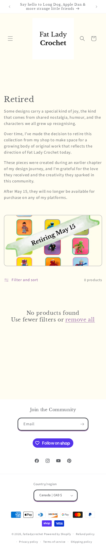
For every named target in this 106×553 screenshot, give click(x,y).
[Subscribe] (82, 424)
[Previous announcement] (9, 6)
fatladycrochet (33, 534)
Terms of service (54, 542)
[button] (10, 38)
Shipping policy (81, 542)
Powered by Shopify (57, 534)
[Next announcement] (96, 6)
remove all (80, 320)
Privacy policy (28, 542)
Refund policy (85, 534)
